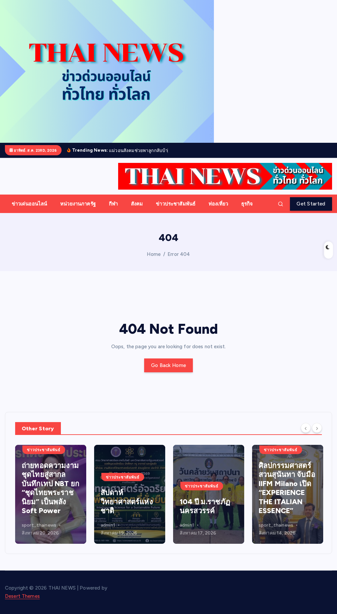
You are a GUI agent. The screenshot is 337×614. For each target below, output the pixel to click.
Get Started (311, 204)
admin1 (108, 525)
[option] (50, 494)
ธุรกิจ (247, 204)
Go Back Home (168, 365)
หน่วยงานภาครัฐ (78, 204)
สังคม (137, 204)
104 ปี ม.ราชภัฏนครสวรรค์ (205, 506)
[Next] (317, 428)
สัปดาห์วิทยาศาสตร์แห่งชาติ (127, 501)
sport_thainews (39, 525)
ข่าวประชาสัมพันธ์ (175, 204)
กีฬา (113, 204)
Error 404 (179, 254)
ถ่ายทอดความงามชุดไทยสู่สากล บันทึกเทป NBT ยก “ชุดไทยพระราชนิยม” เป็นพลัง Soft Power (50, 488)
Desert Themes (22, 596)
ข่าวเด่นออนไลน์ (29, 204)
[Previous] (306, 428)
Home (154, 254)
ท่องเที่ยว (218, 204)
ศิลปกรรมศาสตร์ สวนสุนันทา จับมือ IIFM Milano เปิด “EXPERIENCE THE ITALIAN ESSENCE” (287, 488)
